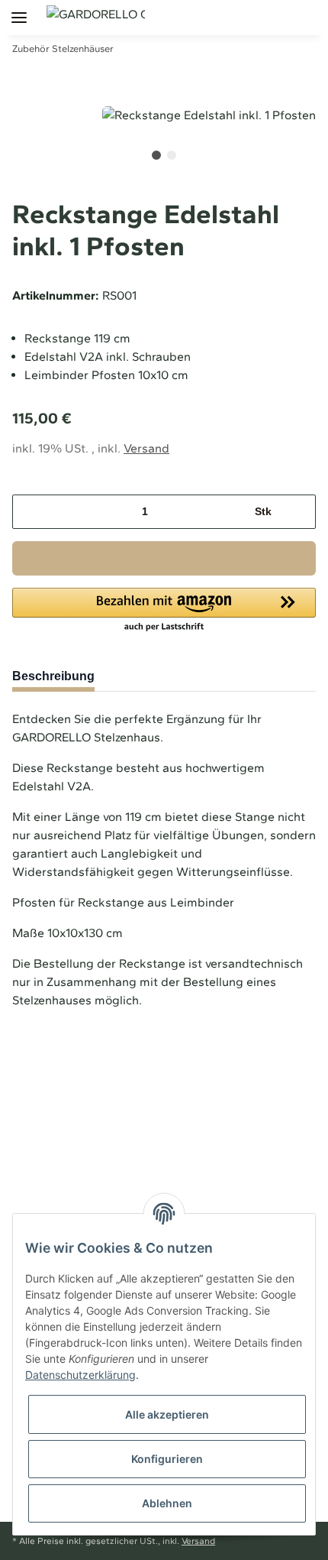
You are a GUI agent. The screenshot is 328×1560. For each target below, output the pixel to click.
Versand (146, 448)
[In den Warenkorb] (164, 558)
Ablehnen (167, 1503)
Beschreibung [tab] (53, 676)
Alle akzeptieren (167, 1414)
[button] (262, 17)
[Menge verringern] (29, 511)
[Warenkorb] (315, 17)
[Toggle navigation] (13, 9)
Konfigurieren (167, 1458)
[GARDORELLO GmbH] (96, 14)
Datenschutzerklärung (80, 1374)
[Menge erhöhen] (298, 511)
